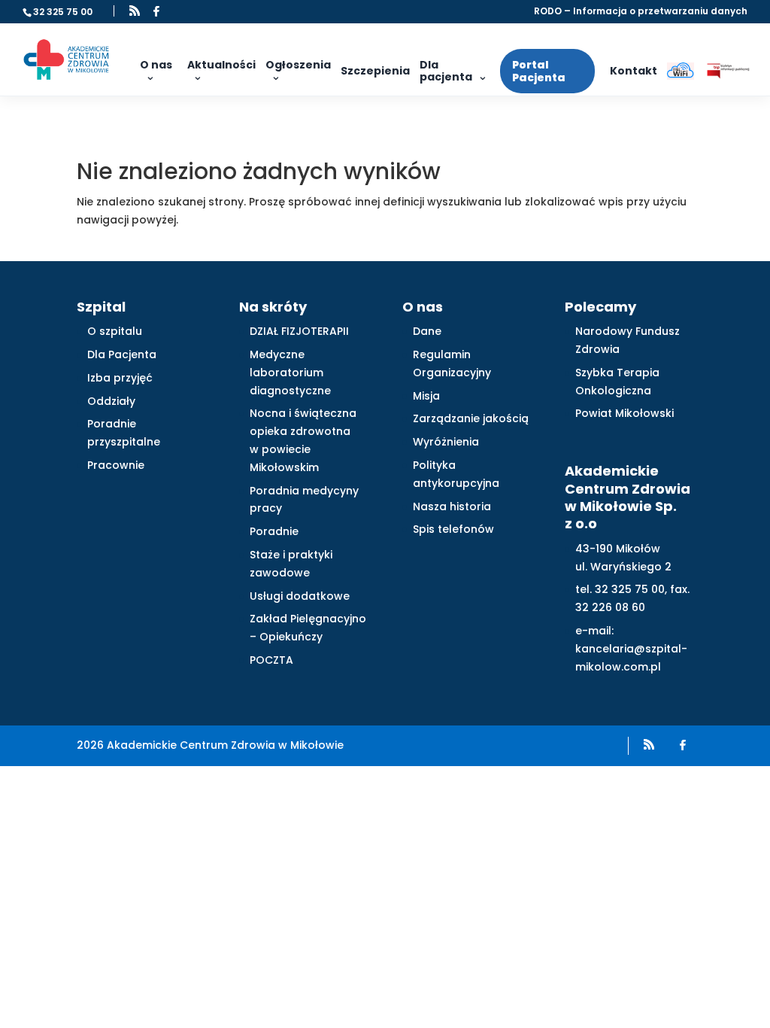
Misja (426, 395)
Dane (427, 331)
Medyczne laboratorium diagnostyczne (290, 372)
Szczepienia (375, 70)
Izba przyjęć (120, 377)
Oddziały (111, 401)
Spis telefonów (453, 529)
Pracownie (115, 465)
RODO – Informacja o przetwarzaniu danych (640, 12)
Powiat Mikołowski (624, 413)
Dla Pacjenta (121, 354)
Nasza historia (452, 506)
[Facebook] (156, 11)
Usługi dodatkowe (300, 596)
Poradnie (274, 531)
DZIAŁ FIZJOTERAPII (299, 331)
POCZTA (271, 660)
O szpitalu (114, 331)
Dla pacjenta (446, 71)
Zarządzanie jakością (471, 418)
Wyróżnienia (446, 441)
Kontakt (633, 70)
